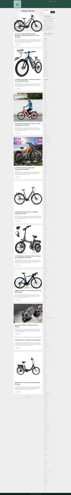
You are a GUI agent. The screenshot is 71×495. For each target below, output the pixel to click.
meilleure (45, 248)
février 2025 (45, 68)
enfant (45, 176)
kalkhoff (45, 216)
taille (44, 357)
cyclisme (45, 158)
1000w (45, 81)
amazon (45, 98)
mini (44, 253)
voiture (45, 460)
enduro (45, 175)
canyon (45, 127)
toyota (45, 368)
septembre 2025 (46, 57)
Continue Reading (18, 44)
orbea (45, 282)
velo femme (45, 411)
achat (44, 92)
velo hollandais (46, 415)
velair (44, 389)
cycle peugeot (46, 152)
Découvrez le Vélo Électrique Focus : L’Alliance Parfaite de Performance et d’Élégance (48, 21)
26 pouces (45, 84)
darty (44, 161)
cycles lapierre (46, 156)
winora (45, 486)
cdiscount (45, 130)
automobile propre (46, 110)
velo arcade (45, 394)
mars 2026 (45, 48)
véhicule (45, 388)
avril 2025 (45, 65)
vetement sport (46, 455)
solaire (45, 342)
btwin (44, 124)
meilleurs (45, 250)
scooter (45, 331)
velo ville (45, 434)
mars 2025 (45, 66)
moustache (45, 270)
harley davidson (46, 205)
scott (44, 337)
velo (44, 391)
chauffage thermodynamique (47, 138)
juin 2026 (45, 43)
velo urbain (45, 432)
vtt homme (45, 478)
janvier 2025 (45, 69)
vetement (45, 452)
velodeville (45, 440)
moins (45, 256)
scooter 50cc (45, 334)
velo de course (46, 400)
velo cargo (45, 397)
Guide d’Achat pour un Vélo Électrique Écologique (28, 340)
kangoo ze (45, 219)
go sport (45, 199)
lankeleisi (45, 224)
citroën (45, 144)
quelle (45, 311)
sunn (44, 354)
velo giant (45, 412)
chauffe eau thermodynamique (47, 141)
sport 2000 (45, 351)
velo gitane (45, 414)
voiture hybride (46, 463)
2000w (45, 83)
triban (45, 371)
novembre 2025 (46, 54)
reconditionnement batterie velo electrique (49, 317)
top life (45, 360)
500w (44, 89)
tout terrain (45, 366)
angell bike (45, 101)
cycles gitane (45, 155)
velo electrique (46, 406)
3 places (45, 87)
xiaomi (45, 487)
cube (44, 147)
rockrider (45, 322)
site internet (45, 340)
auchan (45, 107)
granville (45, 201)
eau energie (45, 170)
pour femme (45, 305)
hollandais (45, 207)
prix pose (45, 308)
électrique (45, 173)
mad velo (45, 239)
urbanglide (45, 383)
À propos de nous (51, 1)
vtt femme (45, 475)
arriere (45, 104)
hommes (45, 210)
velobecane (45, 438)
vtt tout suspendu (46, 483)
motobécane (45, 268)
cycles (45, 153)
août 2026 (45, 40)
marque (45, 242)
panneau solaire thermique (47, 285)
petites (45, 293)
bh (44, 118)
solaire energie (46, 343)
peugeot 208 (45, 296)
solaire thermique (46, 345)
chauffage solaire (46, 135)
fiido (44, 181)
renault (45, 319)
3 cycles (45, 86)
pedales (45, 288)
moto (44, 265)
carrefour (45, 129)
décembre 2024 (46, 71)
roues (44, 325)
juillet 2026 (45, 42)
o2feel (45, 279)
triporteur (45, 374)
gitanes (45, 196)
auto (44, 109)
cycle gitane (45, 150)
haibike (45, 202)
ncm (44, 274)
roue (44, 323)
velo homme (45, 417)
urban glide (45, 380)
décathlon (45, 164)
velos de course (46, 443)
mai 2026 (45, 45)
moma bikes (45, 259)
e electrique (45, 167)
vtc (44, 466)
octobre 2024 (45, 74)
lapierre (45, 225)
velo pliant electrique (46, 426)
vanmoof (45, 386)
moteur (45, 262)
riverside (45, 320)
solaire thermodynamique (47, 346)
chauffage (45, 133)
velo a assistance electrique (47, 392)
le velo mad (45, 227)
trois (44, 377)
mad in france (45, 236)
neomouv (45, 276)
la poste (45, 222)
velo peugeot (45, 420)
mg (44, 251)
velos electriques (46, 446)
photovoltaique (46, 297)
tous (44, 363)
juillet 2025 (45, 60)
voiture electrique (46, 461)
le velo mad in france (46, 228)
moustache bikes (46, 271)
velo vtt (45, 437)
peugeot (45, 294)
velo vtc (45, 435)
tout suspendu (46, 365)
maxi (44, 245)
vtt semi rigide (46, 481)
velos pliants (45, 449)
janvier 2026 (45, 51)
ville (44, 457)
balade (45, 112)
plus (44, 299)
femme (45, 179)
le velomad (45, 230)
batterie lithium (46, 115)
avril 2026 (45, 46)
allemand (45, 95)
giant (44, 193)
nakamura (45, 273)
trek (44, 369)
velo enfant (45, 409)
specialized (45, 348)
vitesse (45, 458)
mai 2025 (45, 63)
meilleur (45, 247)
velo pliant (45, 423)
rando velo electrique (46, 314)
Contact (56, 1)
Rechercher (46, 10)
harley (45, 204)
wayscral (45, 484)
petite (45, 291)
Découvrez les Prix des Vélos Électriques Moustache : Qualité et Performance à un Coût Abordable (27, 35)
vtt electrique (45, 472)
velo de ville (45, 403)
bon (44, 121)
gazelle (45, 190)
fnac (44, 184)
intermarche (45, 213)
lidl (44, 233)
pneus (45, 302)
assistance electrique (46, 106)
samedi (45, 328)
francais (45, 187)
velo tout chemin (46, 429)
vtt (44, 469)
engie (44, 178)
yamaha (45, 489)
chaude (45, 132)
